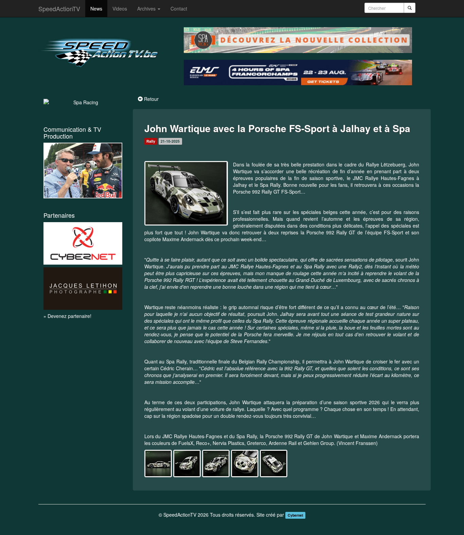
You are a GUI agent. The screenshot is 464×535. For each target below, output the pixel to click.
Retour (151, 98)
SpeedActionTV (59, 8)
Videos (119, 8)
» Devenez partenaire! (67, 316)
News (96, 8)
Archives (147, 8)
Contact (179, 8)
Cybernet (295, 515)
